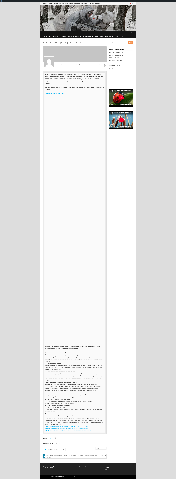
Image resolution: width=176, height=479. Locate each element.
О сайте (56, 3)
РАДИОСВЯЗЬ (107, 33)
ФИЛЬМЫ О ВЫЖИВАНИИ (116, 55)
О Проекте (108, 470)
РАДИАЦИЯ (99, 33)
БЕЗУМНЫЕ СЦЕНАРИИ (115, 60)
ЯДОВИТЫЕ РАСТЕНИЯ (89, 33)
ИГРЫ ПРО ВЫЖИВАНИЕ (116, 53)
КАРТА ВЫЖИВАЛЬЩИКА (116, 63)
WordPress (70, 476)
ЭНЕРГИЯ (115, 33)
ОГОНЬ (50, 33)
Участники (52, 438)
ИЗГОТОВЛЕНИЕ (124, 33)
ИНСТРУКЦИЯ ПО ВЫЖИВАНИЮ (51, 36)
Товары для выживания (74, 3)
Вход (89, 3)
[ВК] (132, 3)
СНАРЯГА (118, 36)
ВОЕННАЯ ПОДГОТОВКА (73, 36)
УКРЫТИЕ (61, 33)
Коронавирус (84, 3)
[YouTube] (131, 3)
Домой (45, 438)
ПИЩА (55, 33)
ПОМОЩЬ (63, 36)
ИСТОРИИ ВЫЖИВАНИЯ (116, 58)
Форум (66, 3)
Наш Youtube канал (96, 3)
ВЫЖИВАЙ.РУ (58, 476)
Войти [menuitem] (4, 1)
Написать (61, 3)
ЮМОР (111, 68)
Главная (51, 3)
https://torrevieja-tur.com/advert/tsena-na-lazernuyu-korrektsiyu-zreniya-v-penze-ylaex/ (68, 430)
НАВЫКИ (68, 33)
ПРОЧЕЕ (124, 36)
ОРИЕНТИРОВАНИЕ (77, 33)
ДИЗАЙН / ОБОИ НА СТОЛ (116, 65)
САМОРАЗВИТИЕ (99, 36)
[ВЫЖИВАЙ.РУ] (88, 18)
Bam (75, 476)
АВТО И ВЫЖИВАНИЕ (88, 36)
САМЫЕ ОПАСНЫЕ (109, 36)
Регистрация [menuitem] (9, 1)
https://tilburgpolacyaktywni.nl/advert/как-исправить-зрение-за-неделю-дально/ (66, 426)
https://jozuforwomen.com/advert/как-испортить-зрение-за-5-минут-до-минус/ (66, 428)
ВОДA (45, 33)
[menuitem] (1, 1)
